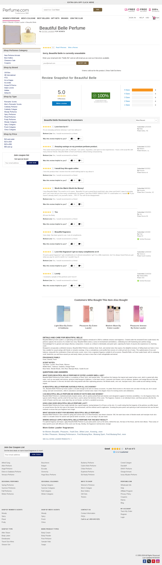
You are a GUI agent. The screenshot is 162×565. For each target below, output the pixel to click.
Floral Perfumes (10, 117)
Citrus (43, 522)
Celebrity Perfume (10, 107)
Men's (28, 18)
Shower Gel (6, 544)
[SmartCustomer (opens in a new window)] (120, 452)
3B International (9, 75)
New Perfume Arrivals (12, 55)
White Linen (84, 432)
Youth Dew (74, 432)
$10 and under (9, 139)
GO (97, 9)
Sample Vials (46, 541)
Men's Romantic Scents (13, 104)
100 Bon (7, 72)
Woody (4, 513)
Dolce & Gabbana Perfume (11, 472)
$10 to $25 (8, 142)
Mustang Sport (99, 434)
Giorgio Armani (126, 472)
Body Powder (46, 535)
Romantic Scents (10, 102)
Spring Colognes (47, 485)
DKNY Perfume (126, 469)
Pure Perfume (46, 538)
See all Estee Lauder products (56, 439)
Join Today (36, 454)
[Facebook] (144, 561)
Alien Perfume (7, 466)
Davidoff (124, 466)
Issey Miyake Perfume (129, 475)
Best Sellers (43, 18)
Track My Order (126, 511)
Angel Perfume (7, 469)
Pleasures (64, 432)
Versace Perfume (8, 475)
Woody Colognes (10, 122)
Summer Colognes (48, 488)
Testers (83, 497)
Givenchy (44, 472)
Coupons (7, 63)
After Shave (6, 532)
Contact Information (88, 513)
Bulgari (43, 466)
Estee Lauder (48, 31)
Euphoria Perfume (87, 472)
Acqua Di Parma (10, 85)
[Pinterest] (153, 561)
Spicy (4, 516)
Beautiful (55, 432)
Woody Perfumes (10, 112)
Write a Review (73, 47)
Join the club (76, 18)
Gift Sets (55, 18)
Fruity (4, 522)
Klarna (123, 500)
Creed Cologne (126, 463)
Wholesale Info (126, 485)
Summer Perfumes (8, 488)
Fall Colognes (46, 491)
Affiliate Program (127, 491)
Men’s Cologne (86, 488)
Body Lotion (6, 535)
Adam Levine (9, 88)
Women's (11, 18)
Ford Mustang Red (113, 434)
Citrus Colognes (10, 129)
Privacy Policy (126, 494)
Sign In (132, 18)
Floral (4, 519)
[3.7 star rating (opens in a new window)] (118, 449)
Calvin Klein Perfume (88, 466)
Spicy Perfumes (10, 114)
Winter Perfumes (8, 494)
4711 (6, 78)
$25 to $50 (8, 144)
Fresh (43, 519)
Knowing (93, 432)
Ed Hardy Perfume (87, 475)
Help (141, 18)
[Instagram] (158, 561)
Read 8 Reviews (61, 47)
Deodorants (6, 538)
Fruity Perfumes (10, 119)
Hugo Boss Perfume (48, 475)
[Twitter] (149, 561)
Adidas (6, 90)
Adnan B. (7, 93)
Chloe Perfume (86, 469)
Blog (122, 503)
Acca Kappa (8, 80)
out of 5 (130, 449)
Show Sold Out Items (113, 70)
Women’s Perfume (87, 485)
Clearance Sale (9, 60)
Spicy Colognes (10, 124)
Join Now (32, 163)
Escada (44, 469)
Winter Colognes (47, 494)
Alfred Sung (6, 463)
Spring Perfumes (8, 485)
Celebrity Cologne (10, 109)
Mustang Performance (67, 434)
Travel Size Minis (8, 541)
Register (124, 514)
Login (123, 517)
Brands (64, 18)
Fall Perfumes (7, 491)
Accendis (7, 83)
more (100, 432)
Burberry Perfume (87, 463)
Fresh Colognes (10, 127)
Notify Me (82, 63)
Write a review (61, 103)
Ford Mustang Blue (84, 434)
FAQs (83, 516)
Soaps (43, 544)
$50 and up (8, 147)
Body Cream (45, 532)
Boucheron (45, 463)
